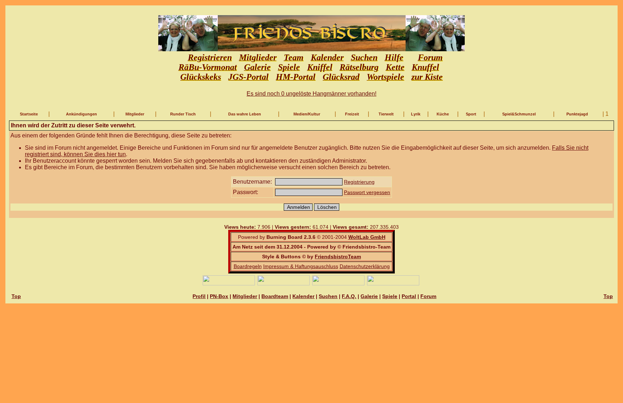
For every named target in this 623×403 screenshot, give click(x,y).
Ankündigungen (81, 114)
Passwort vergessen (367, 192)
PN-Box (219, 296)
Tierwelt (386, 114)
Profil (199, 296)
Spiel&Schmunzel (519, 114)
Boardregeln (248, 266)
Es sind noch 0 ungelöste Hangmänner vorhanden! (311, 94)
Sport (471, 114)
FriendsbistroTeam (338, 256)
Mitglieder (134, 114)
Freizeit (352, 114)
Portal (409, 296)
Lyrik (415, 114)
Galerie (369, 296)
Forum (428, 296)
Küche (443, 114)
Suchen (328, 296)
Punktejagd (577, 114)
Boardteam (274, 296)
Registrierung (359, 182)
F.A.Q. (349, 296)
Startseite (29, 114)
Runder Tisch (183, 114)
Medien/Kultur (306, 114)
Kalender (303, 296)
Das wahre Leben (244, 114)
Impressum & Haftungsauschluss (300, 266)
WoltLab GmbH (366, 237)
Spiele (389, 296)
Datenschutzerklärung (365, 266)
